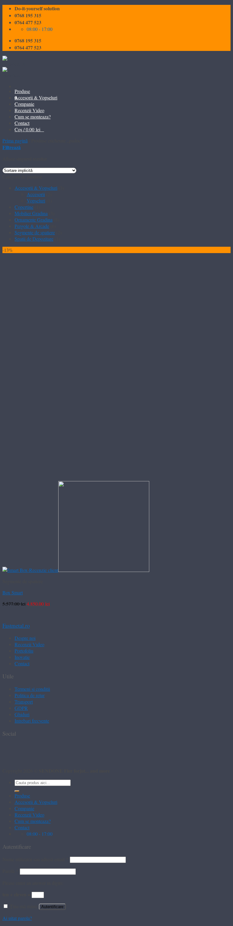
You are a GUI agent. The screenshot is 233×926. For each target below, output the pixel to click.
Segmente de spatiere (35, 232)
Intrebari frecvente (32, 720)
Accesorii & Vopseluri (36, 97)
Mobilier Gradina (31, 213)
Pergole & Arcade (32, 226)
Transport (24, 701)
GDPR (21, 708)
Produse (22, 91)
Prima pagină (15, 140)
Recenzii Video (29, 110)
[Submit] (17, 791)
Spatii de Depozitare (34, 239)
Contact (22, 123)
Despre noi (25, 638)
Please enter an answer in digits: (32, 883)
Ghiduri (22, 714)
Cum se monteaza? (33, 116)
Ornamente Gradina (33, 219)
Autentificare (52, 906)
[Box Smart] (75, 570)
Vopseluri (36, 200)
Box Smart (12, 592)
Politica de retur (30, 695)
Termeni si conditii (32, 689)
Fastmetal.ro (16, 625)
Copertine (24, 207)
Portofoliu (24, 650)
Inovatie (22, 657)
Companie (24, 104)
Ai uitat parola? (17, 918)
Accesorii (36, 194)
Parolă (10, 871)
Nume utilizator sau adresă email (35, 859)
